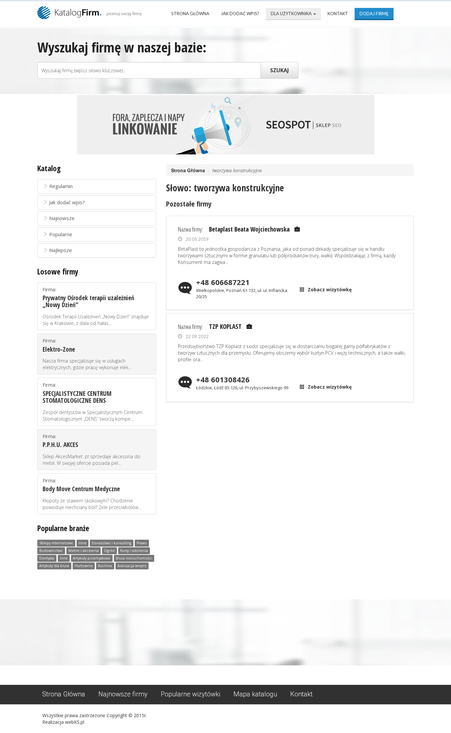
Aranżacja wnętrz (132, 566)
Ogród (109, 551)
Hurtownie (84, 566)
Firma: (96, 306)
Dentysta (46, 558)
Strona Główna (190, 13)
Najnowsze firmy (123, 694)
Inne (83, 543)
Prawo (142, 543)
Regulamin (61, 186)
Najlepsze (60, 250)
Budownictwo (51, 551)
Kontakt (338, 13)
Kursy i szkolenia (134, 551)
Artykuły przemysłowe (91, 558)
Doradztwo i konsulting (111, 543)
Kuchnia (105, 566)
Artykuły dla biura (54, 566)
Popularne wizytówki (190, 694)
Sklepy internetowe (56, 543)
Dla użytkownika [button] (292, 13)
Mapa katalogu (255, 694)
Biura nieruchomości (134, 558)
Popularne (60, 234)
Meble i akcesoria (83, 551)
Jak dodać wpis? (240, 13)
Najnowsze (62, 218)
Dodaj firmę (374, 13)
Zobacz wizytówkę (330, 289)
